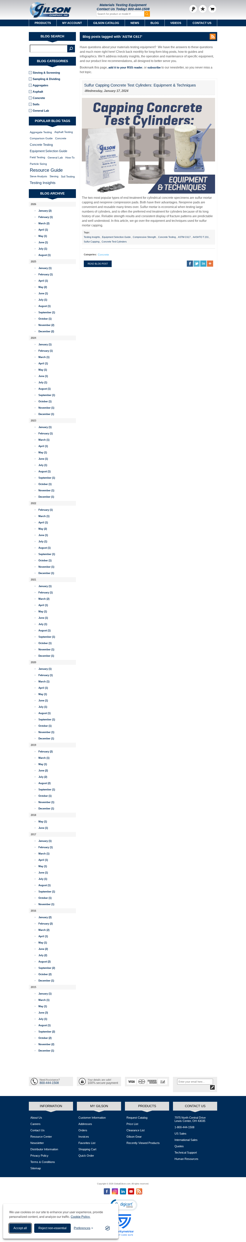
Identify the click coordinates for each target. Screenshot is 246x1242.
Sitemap (35, 1168)
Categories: (90, 254)
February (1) (45, 217)
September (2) (46, 968)
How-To (70, 157)
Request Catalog (136, 1117)
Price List (132, 1124)
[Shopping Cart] (212, 9)
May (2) (42, 287)
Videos (175, 23)
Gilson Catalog (106, 23)
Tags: (87, 232)
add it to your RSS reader (125, 67)
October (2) (45, 974)
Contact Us (202, 23)
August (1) (44, 255)
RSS (213, 37)
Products (43, 23)
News (134, 23)
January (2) (45, 210)
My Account (72, 23)
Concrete (103, 254)
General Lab (41, 110)
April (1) (43, 229)
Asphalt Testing (63, 132)
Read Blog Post (98, 263)
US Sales (180, 1133)
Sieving (54, 176)
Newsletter (37, 1143)
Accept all (20, 1228)
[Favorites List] (203, 9)
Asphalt (38, 91)
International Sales (186, 1139)
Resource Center (41, 1136)
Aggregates (40, 85)
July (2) (42, 776)
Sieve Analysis (38, 176)
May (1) (42, 236)
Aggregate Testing (41, 132)
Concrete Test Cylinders (114, 241)
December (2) (46, 331)
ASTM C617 (184, 237)
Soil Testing (68, 176)
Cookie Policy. (80, 1216)
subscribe (154, 67)
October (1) (45, 318)
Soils (36, 104)
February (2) (45, 751)
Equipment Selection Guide (116, 237)
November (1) (46, 407)
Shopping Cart (87, 1149)
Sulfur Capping (92, 241)
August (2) (44, 783)
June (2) (43, 770)
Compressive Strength (144, 237)
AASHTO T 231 (201, 237)
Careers (35, 1124)
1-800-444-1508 (184, 1127)
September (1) (46, 312)
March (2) (43, 223)
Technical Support (186, 1152)
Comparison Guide (41, 138)
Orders (82, 1130)
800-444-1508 (139, 9)
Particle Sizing (38, 163)
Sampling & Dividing (46, 79)
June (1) (43, 242)
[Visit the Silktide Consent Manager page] (107, 1228)
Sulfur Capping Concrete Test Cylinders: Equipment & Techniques (140, 85)
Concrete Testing (167, 237)
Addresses (85, 1124)
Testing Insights (92, 237)
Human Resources (186, 1158)
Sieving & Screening (46, 72)
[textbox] (48, 48)
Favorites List (86, 1143)
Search (71, 48)
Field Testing (37, 157)
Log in (193, 9)
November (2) (46, 325)
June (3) (43, 1012)
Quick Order (86, 1155)
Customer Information (92, 1117)
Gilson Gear (134, 1136)
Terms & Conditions (42, 1162)
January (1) (45, 268)
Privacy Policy (39, 1155)
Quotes (179, 1146)
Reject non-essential (52, 1228)
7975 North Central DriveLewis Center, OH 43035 (190, 1119)
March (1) (43, 357)
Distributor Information (44, 1149)
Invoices (83, 1136)
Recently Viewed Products (143, 1143)
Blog (154, 23)
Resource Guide (46, 170)
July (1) (42, 248)
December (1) (46, 414)
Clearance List (135, 1130)
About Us (36, 1117)
